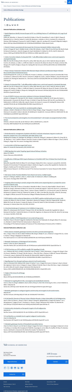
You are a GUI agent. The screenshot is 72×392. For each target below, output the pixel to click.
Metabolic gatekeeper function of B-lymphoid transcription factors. (24, 324)
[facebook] (5, 367)
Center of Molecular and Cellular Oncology (31, 6)
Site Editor (27, 382)
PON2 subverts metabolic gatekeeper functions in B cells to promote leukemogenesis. (29, 232)
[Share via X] (5, 25)
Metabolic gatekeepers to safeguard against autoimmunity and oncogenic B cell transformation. (32, 290)
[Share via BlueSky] (12, 25)
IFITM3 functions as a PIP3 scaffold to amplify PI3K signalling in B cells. (25, 249)
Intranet (5, 382)
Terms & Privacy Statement (52, 384)
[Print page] (17, 25)
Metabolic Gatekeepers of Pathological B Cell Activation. (21, 241)
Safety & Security (29, 384)
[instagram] (11, 367)
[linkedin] (18, 367)
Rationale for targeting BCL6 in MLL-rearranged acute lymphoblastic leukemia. (27, 281)
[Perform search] (65, 2)
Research (9, 6)
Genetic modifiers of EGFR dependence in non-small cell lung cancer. (24, 218)
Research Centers (16, 6)
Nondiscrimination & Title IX (9, 384)
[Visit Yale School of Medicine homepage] (15, 345)
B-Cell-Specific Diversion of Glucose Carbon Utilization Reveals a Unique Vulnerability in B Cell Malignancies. (35, 298)
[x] (8, 367)
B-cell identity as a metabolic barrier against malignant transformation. (25, 316)
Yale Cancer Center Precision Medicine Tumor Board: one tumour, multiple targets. (28, 175)
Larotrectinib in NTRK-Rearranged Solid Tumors (18, 145)
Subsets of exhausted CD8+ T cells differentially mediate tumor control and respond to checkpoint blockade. (35, 84)
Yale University (7, 386)
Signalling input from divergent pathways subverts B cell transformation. (25, 261)
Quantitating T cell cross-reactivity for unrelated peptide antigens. (23, 108)
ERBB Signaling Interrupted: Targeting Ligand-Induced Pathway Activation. (26, 151)
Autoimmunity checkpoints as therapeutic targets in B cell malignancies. (25, 308)
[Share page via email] (15, 25)
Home (5, 6)
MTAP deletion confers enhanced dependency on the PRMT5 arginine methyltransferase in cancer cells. (34, 198)
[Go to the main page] (10, 2)
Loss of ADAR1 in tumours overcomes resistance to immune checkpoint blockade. (28, 96)
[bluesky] (21, 367)
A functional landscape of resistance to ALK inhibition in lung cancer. (24, 208)
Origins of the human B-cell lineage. (15, 273)
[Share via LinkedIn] (10, 25)
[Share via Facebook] (7, 25)
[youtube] (15, 367)
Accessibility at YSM (51, 382)
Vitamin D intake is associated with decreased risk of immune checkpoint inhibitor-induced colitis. (32, 47)
